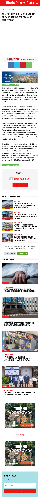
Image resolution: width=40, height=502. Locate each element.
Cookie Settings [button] (10, 253)
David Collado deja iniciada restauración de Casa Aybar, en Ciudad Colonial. (25, 238)
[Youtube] (26, 185)
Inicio (4, 9)
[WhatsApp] (29, 65)
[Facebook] (11, 65)
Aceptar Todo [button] (22, 253)
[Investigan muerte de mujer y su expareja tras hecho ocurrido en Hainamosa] (7, 215)
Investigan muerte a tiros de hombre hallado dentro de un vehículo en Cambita (24, 205)
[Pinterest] (23, 65)
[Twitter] (17, 65)
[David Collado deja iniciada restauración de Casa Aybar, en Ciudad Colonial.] (7, 237)
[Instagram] (18, 185)
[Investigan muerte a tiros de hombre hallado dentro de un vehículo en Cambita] (7, 204)
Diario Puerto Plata (22, 179)
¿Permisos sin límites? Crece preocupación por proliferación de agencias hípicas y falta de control (25, 227)
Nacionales (12, 9)
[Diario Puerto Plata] (11, 179)
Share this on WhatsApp (11, 84)
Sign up (20, 491)
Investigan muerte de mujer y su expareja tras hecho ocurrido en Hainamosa (25, 216)
